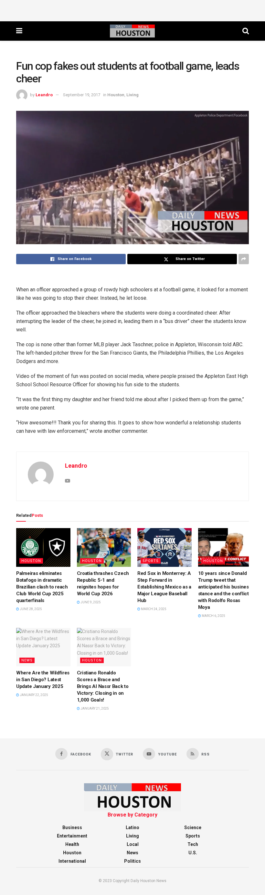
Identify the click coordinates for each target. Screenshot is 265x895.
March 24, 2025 (153, 609)
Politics (132, 861)
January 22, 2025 (33, 695)
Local (133, 844)
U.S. (192, 852)
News (27, 660)
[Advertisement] (132, 9)
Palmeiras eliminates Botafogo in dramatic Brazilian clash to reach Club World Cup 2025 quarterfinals (42, 586)
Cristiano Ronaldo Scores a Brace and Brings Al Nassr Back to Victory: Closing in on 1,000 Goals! (103, 686)
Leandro (44, 94)
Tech (192, 844)
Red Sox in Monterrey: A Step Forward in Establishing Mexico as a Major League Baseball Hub (164, 586)
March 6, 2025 (213, 616)
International (72, 861)
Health (72, 844)
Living (132, 94)
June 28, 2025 (30, 609)
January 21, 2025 (94, 708)
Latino (132, 827)
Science (192, 827)
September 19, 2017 (81, 94)
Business (72, 827)
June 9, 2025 (90, 602)
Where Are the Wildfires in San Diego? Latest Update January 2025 (42, 679)
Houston (115, 94)
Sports (151, 561)
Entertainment (72, 835)
